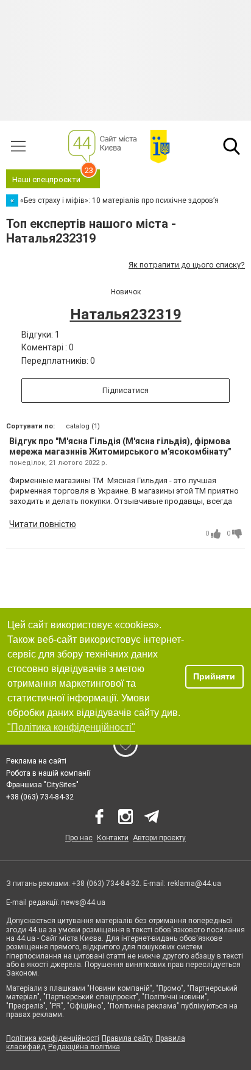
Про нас (79, 838)
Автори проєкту (159, 838)
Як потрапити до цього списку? (187, 264)
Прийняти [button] (214, 676)
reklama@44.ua (194, 883)
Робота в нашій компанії (48, 773)
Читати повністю (42, 524)
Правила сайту (127, 1038)
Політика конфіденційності (52, 1038)
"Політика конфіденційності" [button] (71, 727)
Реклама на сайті (36, 761)
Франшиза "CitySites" (42, 785)
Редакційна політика (84, 1047)
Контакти (113, 838)
